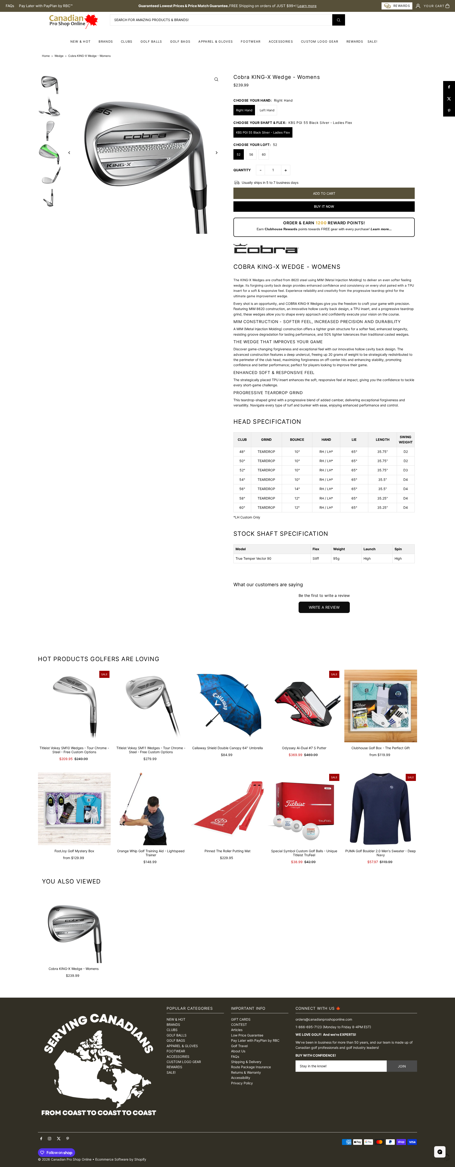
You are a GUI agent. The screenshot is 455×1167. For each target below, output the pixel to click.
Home (46, 56)
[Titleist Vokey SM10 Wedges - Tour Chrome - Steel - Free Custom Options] (74, 706)
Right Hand (244, 110)
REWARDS (174, 1067)
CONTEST (239, 1025)
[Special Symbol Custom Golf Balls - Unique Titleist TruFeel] (304, 809)
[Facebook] (41, 1139)
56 (251, 154)
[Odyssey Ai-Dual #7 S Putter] (304, 706)
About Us (238, 1051)
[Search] (338, 20)
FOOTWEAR (250, 41)
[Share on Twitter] (449, 99)
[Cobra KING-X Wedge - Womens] (73, 927)
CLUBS (126, 41)
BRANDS (106, 41)
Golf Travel (239, 1046)
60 (264, 154)
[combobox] (227, 20)
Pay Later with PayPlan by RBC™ (46, 6)
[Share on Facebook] (449, 87)
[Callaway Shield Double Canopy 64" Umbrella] (227, 706)
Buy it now (324, 206)
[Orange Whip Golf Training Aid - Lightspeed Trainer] (150, 809)
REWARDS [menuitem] (354, 41)
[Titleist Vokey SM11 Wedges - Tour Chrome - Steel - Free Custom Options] (150, 706)
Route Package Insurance (251, 1067)
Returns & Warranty (246, 1072)
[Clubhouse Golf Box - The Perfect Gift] (380, 706)
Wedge (59, 56)
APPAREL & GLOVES (215, 41)
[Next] (216, 152)
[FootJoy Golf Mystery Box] (74, 809)
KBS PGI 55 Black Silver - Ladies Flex (263, 132)
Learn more (307, 6)
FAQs (10, 6)
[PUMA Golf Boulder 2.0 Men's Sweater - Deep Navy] (380, 809)
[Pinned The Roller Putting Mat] (227, 809)
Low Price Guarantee (247, 1035)
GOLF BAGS (180, 41)
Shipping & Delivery (246, 1062)
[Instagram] (49, 1139)
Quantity (242, 170)
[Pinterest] (67, 1139)
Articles (236, 1030)
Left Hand (267, 110)
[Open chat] (440, 1152)
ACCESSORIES (281, 41)
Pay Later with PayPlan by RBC (255, 1040)
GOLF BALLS (151, 41)
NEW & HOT (80, 41)
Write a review (324, 607)
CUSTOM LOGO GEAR (319, 41)
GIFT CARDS (240, 1019)
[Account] (418, 6)
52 (239, 154)
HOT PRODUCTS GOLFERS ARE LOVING (98, 658)
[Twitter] (59, 1139)
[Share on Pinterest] (449, 111)
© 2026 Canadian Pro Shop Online (64, 1159)
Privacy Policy (242, 1083)
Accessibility (240, 1078)
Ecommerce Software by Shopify (120, 1159)
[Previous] (69, 152)
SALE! (373, 41)
